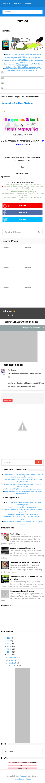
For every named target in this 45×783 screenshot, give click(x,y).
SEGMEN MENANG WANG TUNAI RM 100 (21, 322)
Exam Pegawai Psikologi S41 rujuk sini (23, 507)
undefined (7, 248)
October (12, 663)
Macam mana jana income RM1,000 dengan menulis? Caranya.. (23, 198)
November (13, 660)
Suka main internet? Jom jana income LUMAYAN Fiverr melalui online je (23, 64)
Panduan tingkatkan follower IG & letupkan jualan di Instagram (23, 58)
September (13, 666)
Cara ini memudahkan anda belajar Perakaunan (23, 190)
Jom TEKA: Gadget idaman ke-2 (22, 548)
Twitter (22, 219)
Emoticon (7, 400)
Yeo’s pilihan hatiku (17, 534)
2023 (9, 638)
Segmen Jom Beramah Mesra (22, 591)
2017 (9, 644)
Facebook (22, 212)
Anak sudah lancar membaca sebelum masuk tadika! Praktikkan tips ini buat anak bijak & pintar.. (23, 69)
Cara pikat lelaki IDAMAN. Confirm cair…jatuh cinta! (23, 184)
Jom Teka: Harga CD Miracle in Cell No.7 (26, 562)
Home (3, 97)
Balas (3, 375)
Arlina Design (19, 779)
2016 (9, 646)
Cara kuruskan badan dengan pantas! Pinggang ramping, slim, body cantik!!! (23, 187)
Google (22, 205)
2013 (9, 655)
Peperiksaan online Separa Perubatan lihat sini (23, 514)
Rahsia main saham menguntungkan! (23, 192)
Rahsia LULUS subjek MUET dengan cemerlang (23, 67)
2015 (9, 649)
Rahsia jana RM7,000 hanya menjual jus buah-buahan (23, 489)
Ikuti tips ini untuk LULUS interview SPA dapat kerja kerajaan (23, 55)
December (13, 658)
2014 (9, 652)
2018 (9, 641)
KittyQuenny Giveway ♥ (31, 328)
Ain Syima (12, 370)
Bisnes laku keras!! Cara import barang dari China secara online (23, 61)
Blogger (28, 779)
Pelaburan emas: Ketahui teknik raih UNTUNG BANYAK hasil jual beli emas (23, 194)
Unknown (7, 311)
